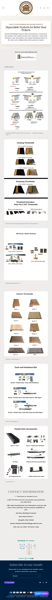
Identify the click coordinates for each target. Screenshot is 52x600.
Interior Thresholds (12, 359)
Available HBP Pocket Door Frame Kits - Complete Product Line (24, 134)
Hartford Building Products (20, 595)
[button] (3, 8)
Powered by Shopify (33, 595)
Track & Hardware (11, 421)
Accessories (9, 482)
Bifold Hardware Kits (12, 283)
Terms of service (20, 596)
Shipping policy (44, 596)
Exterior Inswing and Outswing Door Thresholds (21, 223)
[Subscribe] (39, 576)
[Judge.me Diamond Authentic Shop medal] (22, 546)
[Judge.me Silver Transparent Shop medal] (29, 546)
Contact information (32, 596)
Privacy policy (10, 596)
